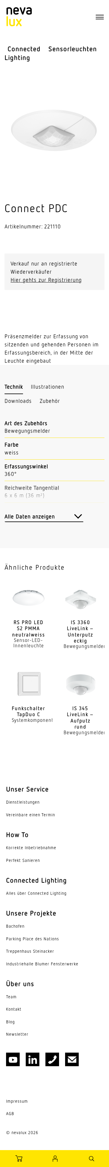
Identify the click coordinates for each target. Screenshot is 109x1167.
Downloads (18, 400)
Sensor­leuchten (72, 49)
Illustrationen (47, 386)
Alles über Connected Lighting (36, 893)
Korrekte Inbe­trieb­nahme (31, 847)
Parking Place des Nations (32, 938)
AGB (10, 1113)
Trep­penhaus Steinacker (30, 951)
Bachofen (15, 926)
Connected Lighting (23, 53)
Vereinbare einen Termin (30, 814)
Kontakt (13, 1009)
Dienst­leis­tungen (23, 802)
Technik (14, 386)
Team (11, 996)
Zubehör (50, 400)
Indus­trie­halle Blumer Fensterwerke (42, 963)
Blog (10, 1021)
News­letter (17, 1034)
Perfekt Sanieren (23, 860)
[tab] (14, 387)
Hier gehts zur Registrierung (46, 279)
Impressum (17, 1101)
